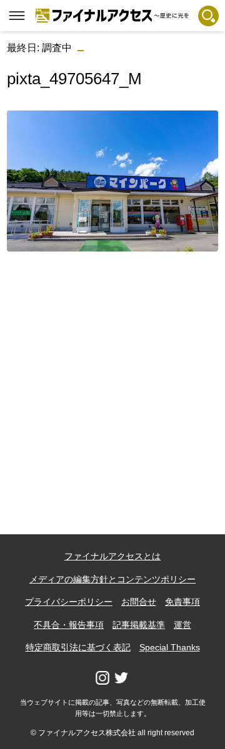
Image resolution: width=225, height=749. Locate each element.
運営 (182, 625)
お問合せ (138, 602)
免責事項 (182, 602)
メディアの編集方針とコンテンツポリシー (112, 579)
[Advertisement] (112, 374)
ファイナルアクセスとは (112, 556)
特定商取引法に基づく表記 (78, 647)
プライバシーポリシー (68, 602)
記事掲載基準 (138, 625)
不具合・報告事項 (69, 625)
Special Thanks (169, 647)
